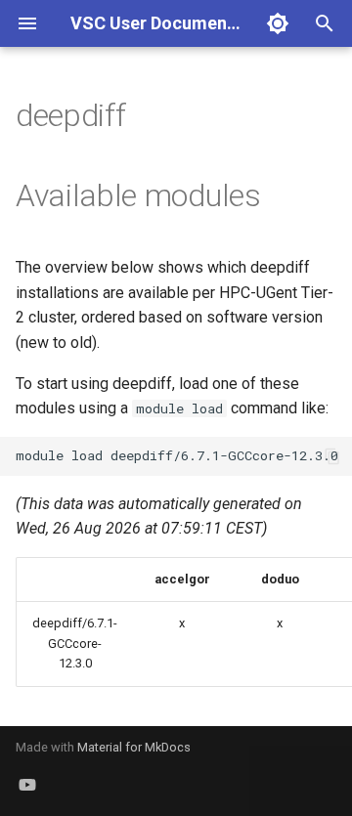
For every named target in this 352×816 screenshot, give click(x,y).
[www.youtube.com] (27, 784)
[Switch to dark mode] (277, 23)
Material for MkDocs (134, 747)
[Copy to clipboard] (332, 456)
